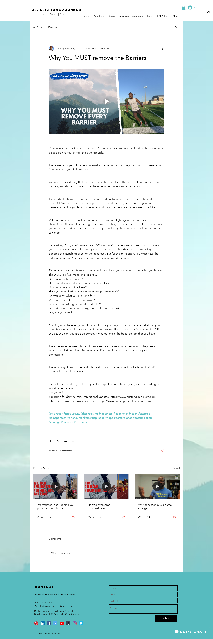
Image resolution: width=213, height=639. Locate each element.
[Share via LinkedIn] (65, 440)
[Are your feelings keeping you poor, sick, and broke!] (55, 486)
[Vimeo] (81, 623)
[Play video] (106, 101)
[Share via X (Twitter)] (57, 440)
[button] (184, 7)
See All (176, 468)
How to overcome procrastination (99, 506)
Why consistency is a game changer (155, 506)
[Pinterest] (36, 623)
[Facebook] (49, 623)
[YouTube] (62, 623)
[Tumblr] (68, 623)
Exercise (52, 27)
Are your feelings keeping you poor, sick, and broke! (55, 506)
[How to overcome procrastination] (106, 486)
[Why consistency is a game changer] (157, 486)
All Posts (37, 27)
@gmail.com (66, 606)
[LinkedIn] (43, 623)
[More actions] (162, 48)
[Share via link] (73, 440)
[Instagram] (75, 623)
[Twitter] (55, 623)
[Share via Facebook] (50, 440)
